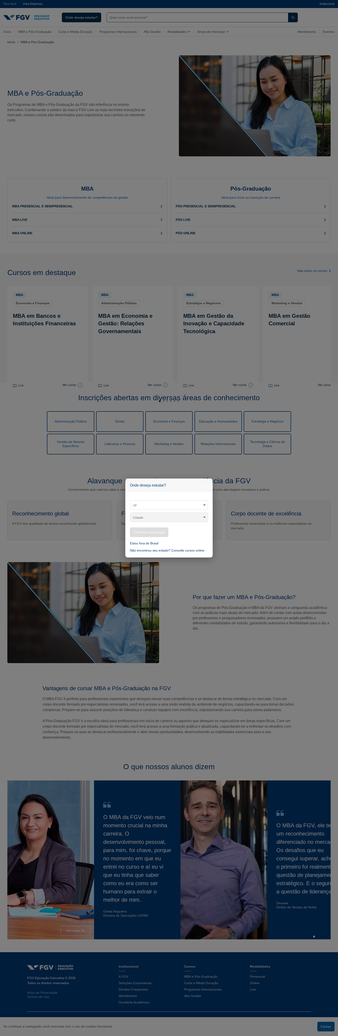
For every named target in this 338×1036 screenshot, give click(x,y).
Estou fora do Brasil (144, 543)
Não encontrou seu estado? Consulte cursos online (167, 550)
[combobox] (169, 505)
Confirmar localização (149, 532)
